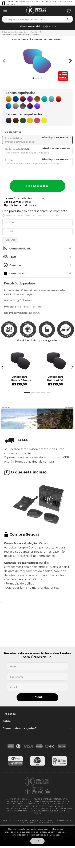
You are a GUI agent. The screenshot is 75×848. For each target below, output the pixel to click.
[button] (37, 26)
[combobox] (37, 19)
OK (37, 841)
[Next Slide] (72, 367)
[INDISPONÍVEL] (37, 186)
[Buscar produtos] (68, 19)
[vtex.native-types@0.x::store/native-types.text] (15, 765)
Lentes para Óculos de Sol (15, 32)
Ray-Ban (34, 32)
